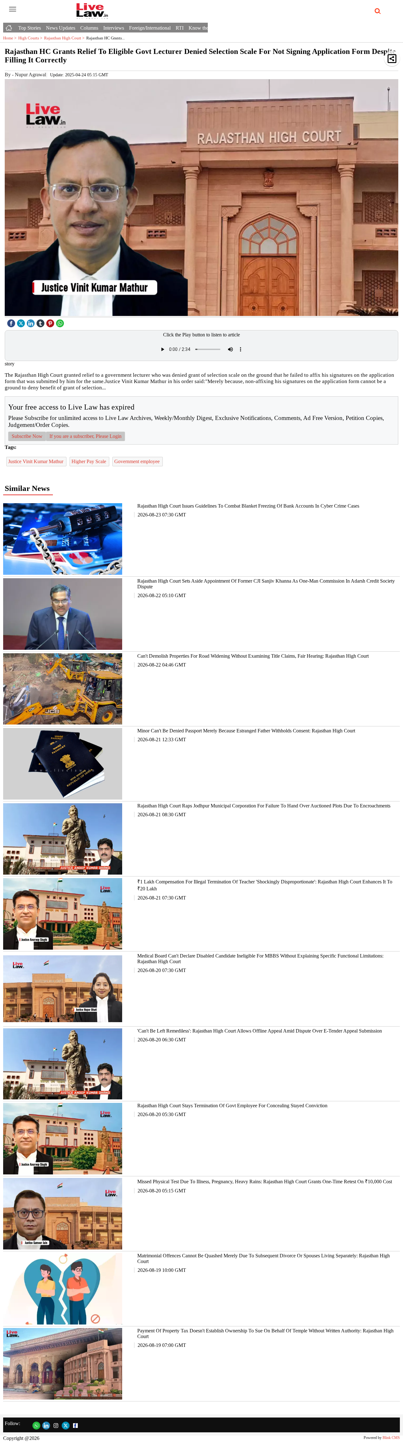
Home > (10, 38)
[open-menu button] (12, 9)
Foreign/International (150, 28)
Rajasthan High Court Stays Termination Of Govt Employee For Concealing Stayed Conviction (232, 1105)
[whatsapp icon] (61, 321)
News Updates (60, 28)
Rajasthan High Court (65, 38)
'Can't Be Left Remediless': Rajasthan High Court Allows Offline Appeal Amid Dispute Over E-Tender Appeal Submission (259, 1031)
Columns (89, 28)
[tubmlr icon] (41, 321)
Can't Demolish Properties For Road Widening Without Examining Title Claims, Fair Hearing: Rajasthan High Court (253, 656)
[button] (392, 58)
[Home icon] (9, 26)
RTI (180, 28)
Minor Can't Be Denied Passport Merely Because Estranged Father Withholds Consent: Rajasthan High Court (246, 730)
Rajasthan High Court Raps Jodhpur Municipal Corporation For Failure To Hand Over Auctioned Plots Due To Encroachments (263, 805)
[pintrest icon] (51, 321)
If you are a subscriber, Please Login (85, 436)
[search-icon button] (376, 11)
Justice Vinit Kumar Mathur (36, 461)
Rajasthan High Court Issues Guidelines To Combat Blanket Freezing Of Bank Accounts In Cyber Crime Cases (248, 506)
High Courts (31, 38)
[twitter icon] (22, 321)
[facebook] (12, 321)
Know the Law (204, 28)
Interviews (113, 28)
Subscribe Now (27, 436)
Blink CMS (391, 1437)
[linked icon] (31, 321)
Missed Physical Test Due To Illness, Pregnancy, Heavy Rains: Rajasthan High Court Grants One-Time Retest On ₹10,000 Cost (264, 1181)
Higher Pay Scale (89, 461)
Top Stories (29, 28)
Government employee (137, 461)
